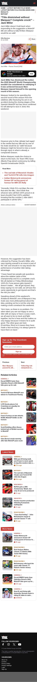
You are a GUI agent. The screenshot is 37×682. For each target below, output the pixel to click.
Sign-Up (4, 669)
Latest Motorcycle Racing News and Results (18, 11)
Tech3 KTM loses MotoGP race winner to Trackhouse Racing (12, 393)
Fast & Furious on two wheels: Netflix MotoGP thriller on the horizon (12, 417)
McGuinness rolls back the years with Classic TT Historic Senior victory (24, 565)
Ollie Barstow (5, 38)
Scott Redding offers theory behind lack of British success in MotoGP (12, 429)
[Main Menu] (34, 3)
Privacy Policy (9, 355)
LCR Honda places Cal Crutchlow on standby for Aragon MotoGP (10, 406)
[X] (15, 645)
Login (3, 667)
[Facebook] (4, 645)
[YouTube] (20, 645)
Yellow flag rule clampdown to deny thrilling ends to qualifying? (26, 367)
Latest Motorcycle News (18, 8)
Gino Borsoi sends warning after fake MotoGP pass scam (12, 440)
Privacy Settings (7, 665)
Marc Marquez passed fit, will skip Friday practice (7, 367)
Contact (4, 661)
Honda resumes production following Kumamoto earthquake (24, 503)
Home (3, 8)
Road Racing (19, 512)
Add (31, 74)
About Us (4, 659)
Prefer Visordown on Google (14, 73)
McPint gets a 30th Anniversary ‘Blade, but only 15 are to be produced (24, 489)
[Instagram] (9, 645)
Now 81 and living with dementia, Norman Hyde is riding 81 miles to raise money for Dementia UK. (24, 593)
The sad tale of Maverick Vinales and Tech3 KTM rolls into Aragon (23, 475)
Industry (17, 498)
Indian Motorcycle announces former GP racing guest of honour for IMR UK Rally (17, 180)
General (4, 379)
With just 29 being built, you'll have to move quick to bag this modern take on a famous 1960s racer (24, 461)
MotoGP (4, 14)
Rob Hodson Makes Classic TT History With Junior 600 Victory (22, 551)
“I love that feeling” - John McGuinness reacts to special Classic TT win (23, 516)
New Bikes (18, 484)
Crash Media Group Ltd (10, 648)
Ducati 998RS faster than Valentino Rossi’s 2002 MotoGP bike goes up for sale (12, 383)
